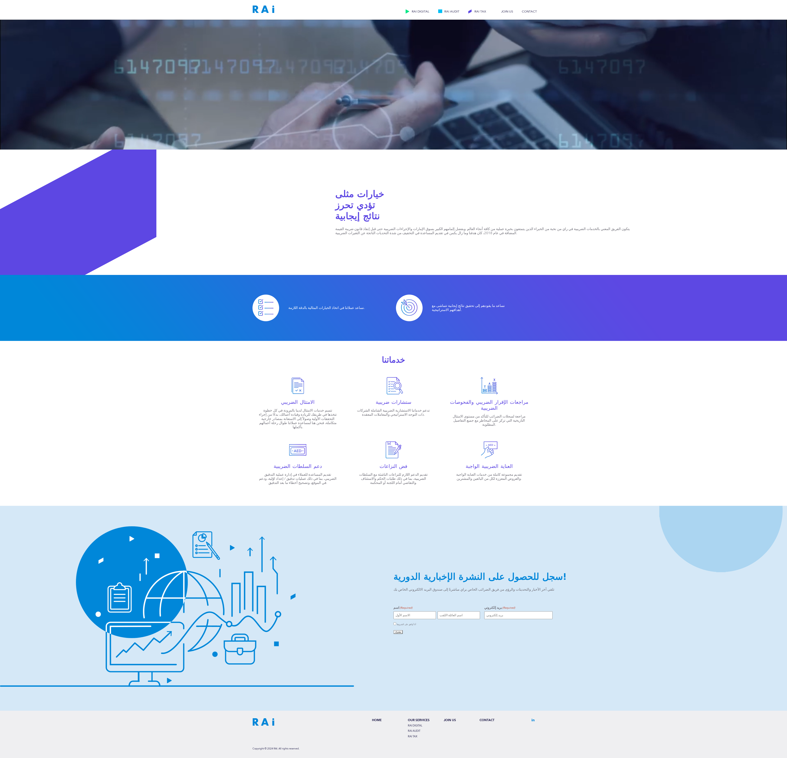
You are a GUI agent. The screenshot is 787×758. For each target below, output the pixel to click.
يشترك (398, 632)
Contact (529, 11)
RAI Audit (451, 11)
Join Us (507, 11)
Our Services (419, 720)
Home (377, 720)
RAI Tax (480, 11)
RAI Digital (420, 11)
